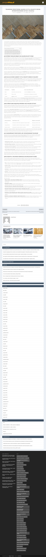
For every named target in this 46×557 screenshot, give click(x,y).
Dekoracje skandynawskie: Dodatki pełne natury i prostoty (38, 236)
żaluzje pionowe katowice (21, 548)
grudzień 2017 (5, 397)
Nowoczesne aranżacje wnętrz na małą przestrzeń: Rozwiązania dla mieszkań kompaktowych (18, 271)
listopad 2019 (5, 381)
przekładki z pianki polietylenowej (20, 507)
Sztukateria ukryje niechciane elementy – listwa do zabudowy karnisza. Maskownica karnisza (7, 237)
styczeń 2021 (5, 352)
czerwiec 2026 (5, 292)
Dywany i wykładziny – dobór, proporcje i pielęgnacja (11, 424)
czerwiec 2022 (5, 317)
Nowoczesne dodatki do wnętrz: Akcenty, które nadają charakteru (13, 269)
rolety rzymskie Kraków (21, 522)
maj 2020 (4, 370)
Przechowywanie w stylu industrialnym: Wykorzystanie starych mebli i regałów (8, 456)
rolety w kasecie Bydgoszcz (22, 528)
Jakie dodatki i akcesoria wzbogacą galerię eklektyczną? (12, 53)
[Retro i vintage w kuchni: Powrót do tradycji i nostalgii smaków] (18, 231)
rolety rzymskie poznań (21, 524)
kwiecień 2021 (5, 346)
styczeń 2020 (5, 379)
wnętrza (39, 59)
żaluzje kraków (19, 546)
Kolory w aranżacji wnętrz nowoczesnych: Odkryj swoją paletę (8, 462)
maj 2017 (4, 412)
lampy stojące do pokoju (21, 476)
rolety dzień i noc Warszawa (22, 516)
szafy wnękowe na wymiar (21, 537)
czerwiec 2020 (5, 368)
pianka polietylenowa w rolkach (22, 496)
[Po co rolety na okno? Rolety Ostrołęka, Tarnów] (28, 231)
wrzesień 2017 (5, 403)
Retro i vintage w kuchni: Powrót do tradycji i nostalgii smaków (17, 236)
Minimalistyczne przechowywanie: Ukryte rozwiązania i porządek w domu (8, 484)
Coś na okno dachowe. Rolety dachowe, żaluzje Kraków (11, 273)
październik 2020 (5, 359)
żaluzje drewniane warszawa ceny (23, 542)
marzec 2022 (5, 321)
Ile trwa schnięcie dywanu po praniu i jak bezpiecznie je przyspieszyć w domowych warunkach (18, 441)
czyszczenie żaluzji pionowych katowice (22, 460)
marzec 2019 (5, 390)
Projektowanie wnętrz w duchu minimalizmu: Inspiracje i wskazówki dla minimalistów (16, 443)
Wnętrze (27, 12)
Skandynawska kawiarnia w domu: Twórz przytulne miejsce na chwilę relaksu (8, 481)
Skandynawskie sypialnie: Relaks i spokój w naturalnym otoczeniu (8, 469)
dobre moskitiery (20, 462)
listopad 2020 (5, 357)
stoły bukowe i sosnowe (21, 535)
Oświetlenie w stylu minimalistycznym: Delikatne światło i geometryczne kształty (18, 192)
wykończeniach (19, 163)
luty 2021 (4, 350)
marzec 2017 (5, 417)
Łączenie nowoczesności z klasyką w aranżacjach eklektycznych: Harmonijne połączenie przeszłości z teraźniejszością (21, 267)
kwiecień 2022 (5, 319)
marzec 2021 (5, 348)
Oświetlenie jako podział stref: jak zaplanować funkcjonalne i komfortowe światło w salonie (17, 445)
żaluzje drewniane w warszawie (22, 544)
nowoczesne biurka (20, 489)
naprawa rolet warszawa (21, 484)
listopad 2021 (5, 330)
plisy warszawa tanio (20, 502)
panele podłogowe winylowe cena (23, 491)
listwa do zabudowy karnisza (22, 478)
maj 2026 (4, 294)
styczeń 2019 (5, 392)
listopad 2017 (5, 399)
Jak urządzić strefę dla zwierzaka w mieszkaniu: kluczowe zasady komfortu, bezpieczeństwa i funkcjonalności (20, 256)
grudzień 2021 (5, 328)
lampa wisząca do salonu (21, 474)
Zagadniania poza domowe (7, 433)
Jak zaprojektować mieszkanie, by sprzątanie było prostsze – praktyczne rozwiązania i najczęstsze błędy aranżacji (21, 249)
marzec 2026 (5, 299)
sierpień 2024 (5, 310)
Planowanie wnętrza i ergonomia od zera (9, 429)
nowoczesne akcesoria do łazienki (21, 487)
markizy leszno (19, 482)
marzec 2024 (5, 312)
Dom (4, 422)
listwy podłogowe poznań (21, 480)
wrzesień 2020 (5, 361)
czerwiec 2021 (5, 341)
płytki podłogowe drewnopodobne (20, 510)
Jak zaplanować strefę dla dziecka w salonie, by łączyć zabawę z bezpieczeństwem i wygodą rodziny (19, 258)
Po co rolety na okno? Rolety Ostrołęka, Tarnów (27, 235)
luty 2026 (4, 301)
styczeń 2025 (5, 308)
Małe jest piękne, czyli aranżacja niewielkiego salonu (13, 179)
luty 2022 (4, 323)
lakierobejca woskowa (21, 470)
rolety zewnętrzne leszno (21, 530)
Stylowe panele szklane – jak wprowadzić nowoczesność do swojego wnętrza (8, 472)
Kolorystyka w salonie (8, 183)
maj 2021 (4, 343)
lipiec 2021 (4, 339)
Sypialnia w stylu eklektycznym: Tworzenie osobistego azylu (7, 478)
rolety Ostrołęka (20, 520)
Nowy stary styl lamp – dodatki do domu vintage (8, 475)
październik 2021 (5, 332)
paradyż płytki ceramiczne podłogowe (21, 494)
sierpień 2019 (5, 388)
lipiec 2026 (4, 290)
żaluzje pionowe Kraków (21, 550)
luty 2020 (4, 377)
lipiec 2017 (4, 408)
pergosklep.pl (19, 12)
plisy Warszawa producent (21, 500)
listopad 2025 (5, 303)
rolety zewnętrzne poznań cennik (22, 533)
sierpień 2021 (5, 337)
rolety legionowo (20, 518)
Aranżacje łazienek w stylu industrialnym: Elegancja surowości (8, 459)
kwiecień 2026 (5, 297)
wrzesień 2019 (5, 386)
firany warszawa (20, 466)
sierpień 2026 (5, 288)
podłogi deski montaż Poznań (22, 504)
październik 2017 (5, 401)
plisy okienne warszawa (21, 498)
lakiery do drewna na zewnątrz (22, 472)
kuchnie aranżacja (20, 468)
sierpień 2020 (5, 363)
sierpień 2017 (5, 406)
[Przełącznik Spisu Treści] (20, 49)
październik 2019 (5, 383)
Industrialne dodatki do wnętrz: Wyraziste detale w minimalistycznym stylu (17, 188)
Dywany (13, 96)
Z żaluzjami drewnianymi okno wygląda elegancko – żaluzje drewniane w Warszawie (8, 465)
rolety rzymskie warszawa (21, 526)
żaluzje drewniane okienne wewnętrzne (21, 540)
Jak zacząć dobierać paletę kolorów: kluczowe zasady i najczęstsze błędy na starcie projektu (17, 254)
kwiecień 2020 (5, 372)
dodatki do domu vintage (21, 464)
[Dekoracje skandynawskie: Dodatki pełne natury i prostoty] (38, 231)
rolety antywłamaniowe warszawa (21, 514)
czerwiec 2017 (5, 410)
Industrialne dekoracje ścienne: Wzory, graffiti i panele (11, 447)
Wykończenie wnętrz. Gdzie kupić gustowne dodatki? (11, 280)
